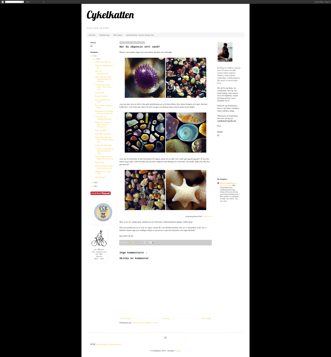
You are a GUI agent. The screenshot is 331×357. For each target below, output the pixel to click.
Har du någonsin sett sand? (102, 100)
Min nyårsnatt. (100, 177)
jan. (94, 59)
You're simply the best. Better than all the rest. (104, 157)
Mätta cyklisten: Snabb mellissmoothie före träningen (103, 79)
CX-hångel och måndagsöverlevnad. (103, 117)
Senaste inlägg (125, 318)
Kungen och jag (226, 185)
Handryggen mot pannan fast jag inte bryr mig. (104, 112)
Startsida (92, 35)
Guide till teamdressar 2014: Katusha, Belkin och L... (104, 139)
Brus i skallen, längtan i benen (103, 106)
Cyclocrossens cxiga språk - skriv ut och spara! (103, 86)
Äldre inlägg (206, 318)
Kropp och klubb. (101, 96)
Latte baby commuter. (103, 134)
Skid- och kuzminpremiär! (102, 72)
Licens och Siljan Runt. (103, 145)
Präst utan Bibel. (101, 130)
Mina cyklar (117, 35)
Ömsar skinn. (100, 92)
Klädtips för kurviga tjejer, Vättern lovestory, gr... (102, 124)
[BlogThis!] (147, 242)
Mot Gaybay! (100, 162)
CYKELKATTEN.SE (103, 62)
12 (92, 186)
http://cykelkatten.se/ (228, 183)
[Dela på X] (150, 242)
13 (92, 182)
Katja (130, 242)
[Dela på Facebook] (153, 242)
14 (92, 56)
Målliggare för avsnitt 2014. (103, 172)
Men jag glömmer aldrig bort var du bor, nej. (104, 167)
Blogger (177, 350)
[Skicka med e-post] (144, 242)
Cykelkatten (110, 14)
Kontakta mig (104, 35)
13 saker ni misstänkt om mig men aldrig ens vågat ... (104, 151)
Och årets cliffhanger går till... (104, 66)
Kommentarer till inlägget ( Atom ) (145, 322)
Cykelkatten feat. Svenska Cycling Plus (140, 35)
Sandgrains (207, 216)
